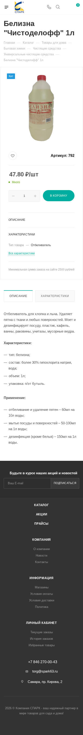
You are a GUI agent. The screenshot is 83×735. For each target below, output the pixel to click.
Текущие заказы (41, 632)
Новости (41, 555)
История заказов (41, 638)
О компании (41, 549)
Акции (41, 514)
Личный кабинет (41, 623)
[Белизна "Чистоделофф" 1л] (41, 108)
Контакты (41, 562)
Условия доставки (41, 600)
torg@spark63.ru (45, 671)
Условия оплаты (41, 594)
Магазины (41, 587)
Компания (41, 539)
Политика (41, 607)
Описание (18, 296)
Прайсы (41, 523)
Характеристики (55, 296)
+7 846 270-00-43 (42, 662)
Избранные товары (42, 645)
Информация (41, 578)
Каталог (41, 505)
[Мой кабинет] (66, 7)
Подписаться (65, 483)
